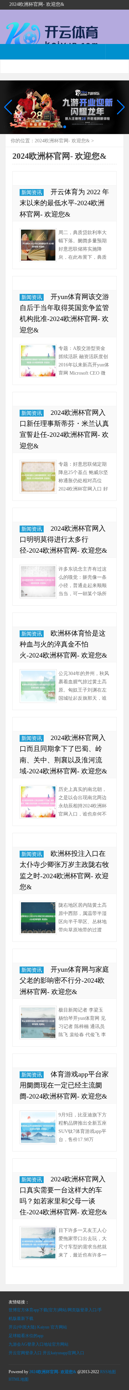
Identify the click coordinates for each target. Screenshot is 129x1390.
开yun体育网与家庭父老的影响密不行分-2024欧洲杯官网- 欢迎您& (64, 980)
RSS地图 (108, 1371)
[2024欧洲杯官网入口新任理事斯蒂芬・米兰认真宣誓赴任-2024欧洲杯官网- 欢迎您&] (38, 477)
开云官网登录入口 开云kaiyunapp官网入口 (46, 1352)
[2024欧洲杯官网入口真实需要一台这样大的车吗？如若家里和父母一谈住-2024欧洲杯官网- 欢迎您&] (38, 1243)
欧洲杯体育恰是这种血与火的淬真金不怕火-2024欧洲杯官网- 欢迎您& (63, 644)
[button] (121, 107)
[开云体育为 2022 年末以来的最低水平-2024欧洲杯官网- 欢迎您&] (38, 245)
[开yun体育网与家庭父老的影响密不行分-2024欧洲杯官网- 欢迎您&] (38, 1022)
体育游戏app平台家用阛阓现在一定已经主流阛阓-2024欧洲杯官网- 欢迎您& (64, 1085)
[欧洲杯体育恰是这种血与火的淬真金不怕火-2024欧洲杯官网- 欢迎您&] (38, 686)
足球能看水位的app (26, 1335)
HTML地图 (19, 1379)
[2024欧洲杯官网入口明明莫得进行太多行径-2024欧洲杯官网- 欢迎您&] (38, 581)
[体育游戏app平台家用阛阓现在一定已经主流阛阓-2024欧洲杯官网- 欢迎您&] (38, 1127)
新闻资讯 (31, 192)
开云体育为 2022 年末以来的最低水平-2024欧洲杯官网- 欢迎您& (64, 203)
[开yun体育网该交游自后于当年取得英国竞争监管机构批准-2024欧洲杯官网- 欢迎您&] (38, 361)
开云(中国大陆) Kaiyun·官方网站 (38, 1327)
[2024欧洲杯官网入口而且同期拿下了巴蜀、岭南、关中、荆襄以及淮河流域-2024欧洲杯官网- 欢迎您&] (38, 802)
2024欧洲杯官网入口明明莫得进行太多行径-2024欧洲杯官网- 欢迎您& (63, 539)
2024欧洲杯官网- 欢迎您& (62, 140)
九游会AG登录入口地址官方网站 (38, 1344)
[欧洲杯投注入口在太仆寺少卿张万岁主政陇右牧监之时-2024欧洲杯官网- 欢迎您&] (38, 918)
